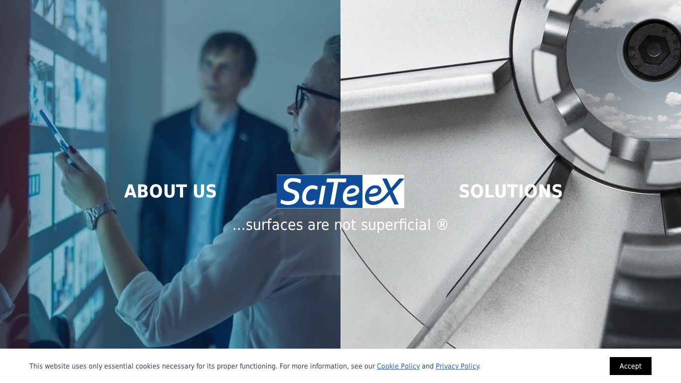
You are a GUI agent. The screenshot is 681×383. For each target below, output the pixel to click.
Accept (631, 366)
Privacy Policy (457, 366)
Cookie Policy (398, 366)
